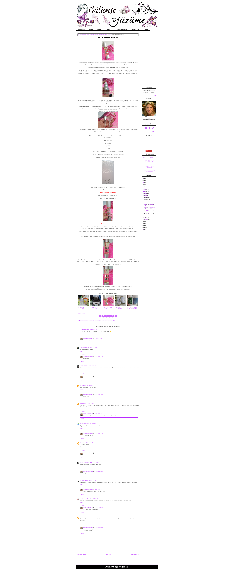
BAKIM (91, 29)
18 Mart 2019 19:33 (94, 498)
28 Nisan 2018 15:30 (99, 433)
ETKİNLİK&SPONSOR (121, 29)
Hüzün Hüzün (83, 442)
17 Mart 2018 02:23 (92, 423)
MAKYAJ (99, 29)
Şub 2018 (146, 217)
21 (143, 182)
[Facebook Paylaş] (100, 316)
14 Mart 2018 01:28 (89, 385)
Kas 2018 (146, 191)
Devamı (151, 116)
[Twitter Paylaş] (103, 316)
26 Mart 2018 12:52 (96, 462)
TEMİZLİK (108, 29)
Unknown (82, 517)
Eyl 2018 (146, 195)
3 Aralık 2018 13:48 (92, 480)
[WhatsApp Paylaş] (115, 316)
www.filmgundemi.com (85, 498)
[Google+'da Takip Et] (146, 131)
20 (143, 184)
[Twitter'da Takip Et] (152, 128)
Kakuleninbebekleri (84, 365)
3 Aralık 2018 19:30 (98, 489)
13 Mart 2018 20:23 (93, 329)
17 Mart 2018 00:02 (90, 403)
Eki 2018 (146, 193)
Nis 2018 (146, 201)
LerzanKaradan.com (84, 347)
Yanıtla (81, 333)
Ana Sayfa (79, 34)
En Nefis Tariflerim (84, 480)
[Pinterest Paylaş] (106, 316)
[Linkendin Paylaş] (109, 316)
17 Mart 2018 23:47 (98, 413)
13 (143, 229)
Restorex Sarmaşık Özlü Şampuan (149, 157)
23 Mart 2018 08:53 (90, 442)
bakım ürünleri (84, 34)
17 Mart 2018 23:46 (98, 338)
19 (143, 186)
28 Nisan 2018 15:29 (99, 376)
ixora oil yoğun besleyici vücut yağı (95, 34)
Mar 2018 (146, 202)
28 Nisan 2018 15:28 (99, 356)
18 (143, 187)
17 (143, 221)
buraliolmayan (83, 403)
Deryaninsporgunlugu (84, 329)
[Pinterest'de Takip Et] (152, 131)
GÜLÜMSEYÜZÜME (88, 338)
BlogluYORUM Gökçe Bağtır (86, 462)
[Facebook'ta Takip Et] (149, 128)
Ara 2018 (146, 189)
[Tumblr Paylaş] (112, 316)
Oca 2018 (146, 219)
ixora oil (88, 34)
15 (143, 225)
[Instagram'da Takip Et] (149, 131)
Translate (152, 92)
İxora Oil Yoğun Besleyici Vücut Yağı (108, 37)
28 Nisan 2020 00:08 (99, 527)
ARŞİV (146, 29)
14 (143, 227)
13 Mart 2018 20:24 (93, 347)
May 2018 (146, 199)
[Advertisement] (149, 51)
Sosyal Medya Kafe (84, 423)
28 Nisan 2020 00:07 (99, 507)
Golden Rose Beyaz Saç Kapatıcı (149, 163)
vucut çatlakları (110, 34)
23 (143, 180)
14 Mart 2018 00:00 (92, 365)
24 (143, 178)
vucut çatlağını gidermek (103, 34)
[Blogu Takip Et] (146, 128)
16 (143, 223)
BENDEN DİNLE (136, 29)
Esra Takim (82, 385)
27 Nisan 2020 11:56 (89, 517)
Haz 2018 (146, 197)
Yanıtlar (83, 335)
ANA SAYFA (81, 29)
